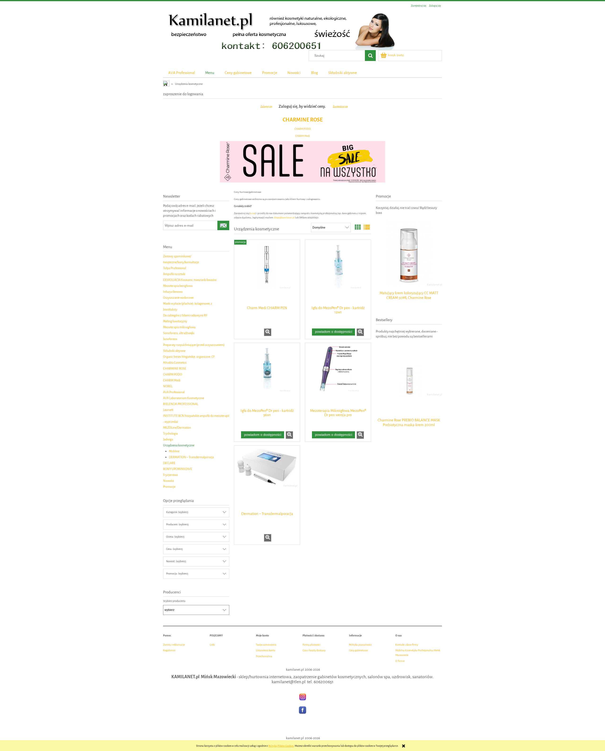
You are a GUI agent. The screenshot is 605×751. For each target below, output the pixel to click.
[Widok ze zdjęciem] (358, 227)
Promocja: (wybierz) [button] (177, 573)
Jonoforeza (170, 339)
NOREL (168, 386)
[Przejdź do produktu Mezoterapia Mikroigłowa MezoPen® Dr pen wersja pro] (338, 375)
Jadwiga (168, 439)
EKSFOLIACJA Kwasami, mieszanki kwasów (189, 280)
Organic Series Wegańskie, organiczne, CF (189, 357)
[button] (267, 332)
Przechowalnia (264, 656)
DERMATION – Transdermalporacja (191, 457)
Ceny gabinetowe (358, 650)
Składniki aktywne (174, 351)
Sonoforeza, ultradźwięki (178, 333)
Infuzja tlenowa (172, 292)
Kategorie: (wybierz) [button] (177, 512)
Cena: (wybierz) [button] (174, 549)
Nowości (168, 481)
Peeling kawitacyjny (175, 321)
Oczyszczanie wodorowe (178, 298)
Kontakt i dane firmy (406, 645)
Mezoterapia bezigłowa (177, 286)
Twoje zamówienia (266, 645)
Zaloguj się (266, 106)
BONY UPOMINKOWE (177, 469)
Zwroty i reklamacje (174, 645)
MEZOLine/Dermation (177, 428)
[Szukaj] (370, 55)
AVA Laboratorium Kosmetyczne (183, 398)
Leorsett (168, 410)
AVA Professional (174, 392)
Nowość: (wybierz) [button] (176, 561)
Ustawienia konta (265, 650)
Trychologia (170, 434)
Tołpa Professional (174, 268)
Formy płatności (311, 645)
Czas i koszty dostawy (314, 650)
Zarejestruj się (340, 106)
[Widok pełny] (367, 227)
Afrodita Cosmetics (174, 363)
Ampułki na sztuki (174, 274)
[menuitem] (181, 72)
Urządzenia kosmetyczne (178, 445)
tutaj (252, 213)
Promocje (169, 487)
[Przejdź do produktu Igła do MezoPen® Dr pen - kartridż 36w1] (267, 375)
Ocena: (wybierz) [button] (175, 537)
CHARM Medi (302, 136)
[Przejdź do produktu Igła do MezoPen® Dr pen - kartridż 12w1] (338, 272)
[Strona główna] (279, 29)
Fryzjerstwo (170, 475)
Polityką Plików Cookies (281, 746)
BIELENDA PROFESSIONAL (180, 404)
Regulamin (169, 650)
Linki (212, 645)
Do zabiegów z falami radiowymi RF (185, 315)
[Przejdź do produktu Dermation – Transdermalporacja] (267, 478)
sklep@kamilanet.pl (284, 217)
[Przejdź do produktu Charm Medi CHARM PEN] (267, 272)
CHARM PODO (302, 129)
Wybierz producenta (174, 601)
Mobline (174, 451)
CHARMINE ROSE (303, 119)
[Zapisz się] (223, 225)
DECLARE (169, 463)
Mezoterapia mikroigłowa (179, 327)
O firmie (400, 661)
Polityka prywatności (360, 645)
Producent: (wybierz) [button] (177, 524)
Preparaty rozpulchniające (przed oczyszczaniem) (194, 345)
